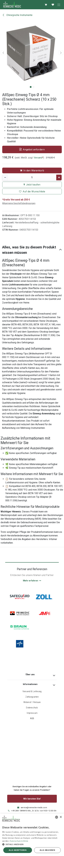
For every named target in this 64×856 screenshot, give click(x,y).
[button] (3, 52)
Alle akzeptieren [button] (17, 850)
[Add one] (59, 177)
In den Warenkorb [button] (33, 170)
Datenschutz (32, 707)
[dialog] (32, 834)
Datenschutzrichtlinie (19, 841)
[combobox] (56, 817)
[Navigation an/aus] (59, 4)
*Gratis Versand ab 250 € (16, 199)
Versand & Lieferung (32, 691)
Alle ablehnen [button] (47, 850)
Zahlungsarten (32, 697)
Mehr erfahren (30, 580)
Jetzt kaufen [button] (33, 184)
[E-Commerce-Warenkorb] (46, 5)
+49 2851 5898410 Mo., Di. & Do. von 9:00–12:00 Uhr (34, 811)
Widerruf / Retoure (32, 702)
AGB (32, 718)
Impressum (32, 713)
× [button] (61, 817)
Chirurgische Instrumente (19, 15)
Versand (38, 157)
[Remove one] (5, 177)
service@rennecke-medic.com (34, 807)
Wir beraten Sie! (32, 798)
